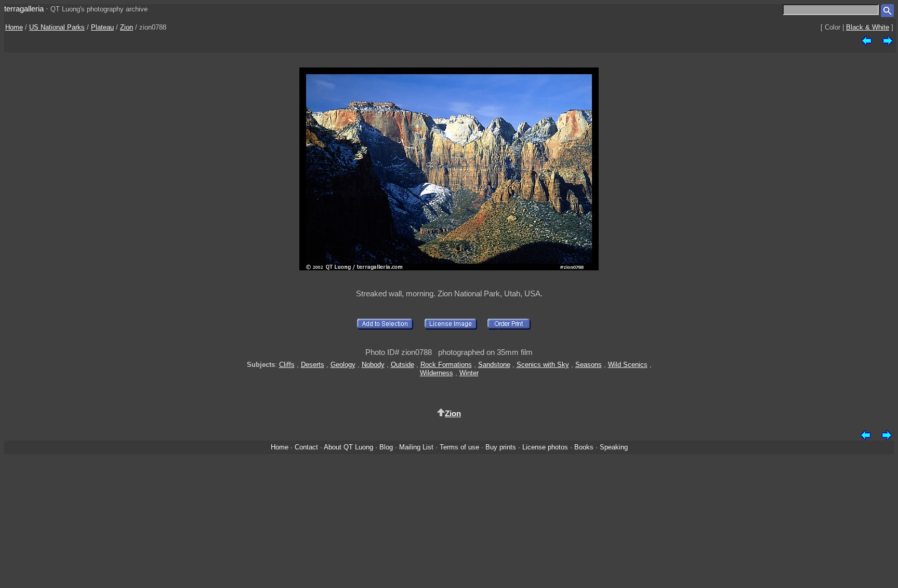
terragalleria (24, 8)
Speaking (614, 447)
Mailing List (416, 447)
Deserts (312, 364)
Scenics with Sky (543, 364)
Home (14, 27)
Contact (306, 447)
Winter (469, 373)
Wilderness (436, 373)
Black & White (867, 27)
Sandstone (494, 364)
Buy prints (500, 447)
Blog (386, 447)
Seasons (588, 364)
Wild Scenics (628, 364)
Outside (402, 364)
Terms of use (459, 447)
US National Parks (57, 27)
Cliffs (287, 364)
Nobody (373, 364)
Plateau (102, 27)
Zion (126, 27)
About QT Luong (348, 447)
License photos (545, 447)
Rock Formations (446, 364)
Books (583, 447)
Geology (343, 364)
